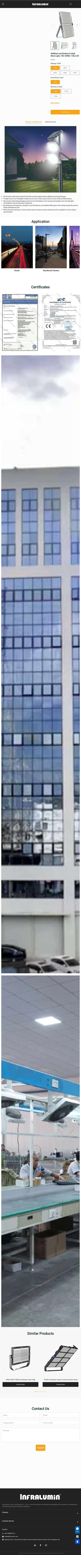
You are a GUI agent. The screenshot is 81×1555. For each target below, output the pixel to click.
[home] (40, 4)
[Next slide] (77, 25)
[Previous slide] (53, 25)
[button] (55, 45)
